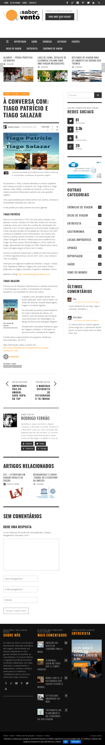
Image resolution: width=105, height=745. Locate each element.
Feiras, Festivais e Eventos (16, 93)
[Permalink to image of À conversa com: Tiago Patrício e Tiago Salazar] (31, 151)
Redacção (10, 67)
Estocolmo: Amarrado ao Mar (53, 698)
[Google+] (72, 2)
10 (66, 678)
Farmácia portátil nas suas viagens (87, 302)
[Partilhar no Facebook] (52, 126)
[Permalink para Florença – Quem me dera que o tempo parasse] (40, 661)
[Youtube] (93, 2)
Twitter (42, 443)
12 (66, 660)
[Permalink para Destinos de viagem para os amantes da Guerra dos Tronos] (53, 76)
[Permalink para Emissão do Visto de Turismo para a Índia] (40, 644)
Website (28, 443)
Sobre (12, 736)
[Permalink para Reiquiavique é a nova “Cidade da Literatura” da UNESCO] (46, 493)
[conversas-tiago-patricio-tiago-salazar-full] (10, 309)
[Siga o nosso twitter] (70, 121)
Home (5, 736)
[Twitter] (88, 2)
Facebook (29, 448)
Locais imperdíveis (79, 239)
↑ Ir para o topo (96, 736)
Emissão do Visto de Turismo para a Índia (49, 647)
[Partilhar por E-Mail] (57, 129)
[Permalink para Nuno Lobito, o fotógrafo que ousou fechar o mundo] (40, 679)
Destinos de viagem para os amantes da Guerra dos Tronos (52, 60)
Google (43, 448)
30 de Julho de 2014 (29, 126)
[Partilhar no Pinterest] (52, 129)
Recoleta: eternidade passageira (86, 320)
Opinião (72, 248)
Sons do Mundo (77, 272)
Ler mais (76, 742)
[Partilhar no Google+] (47, 129)
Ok (65, 742)
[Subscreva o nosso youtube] (70, 138)
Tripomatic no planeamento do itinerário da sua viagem (49, 714)
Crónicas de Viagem (80, 207)
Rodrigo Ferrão (13, 484)
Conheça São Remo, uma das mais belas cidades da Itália (86, 60)
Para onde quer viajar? (60, 17)
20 (66, 642)
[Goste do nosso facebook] (70, 130)
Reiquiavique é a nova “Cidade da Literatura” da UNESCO (45, 477)
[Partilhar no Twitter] (57, 126)
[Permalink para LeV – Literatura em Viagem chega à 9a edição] (16, 493)
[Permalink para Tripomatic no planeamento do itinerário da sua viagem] (40, 711)
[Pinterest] (83, 2)
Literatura (17, 366)
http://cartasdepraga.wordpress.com (34, 274)
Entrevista (74, 223)
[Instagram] (77, 2)
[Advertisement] (63, 27)
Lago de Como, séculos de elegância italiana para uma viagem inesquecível (17, 60)
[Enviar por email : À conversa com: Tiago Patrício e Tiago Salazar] (6, 356)
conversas (7, 366)
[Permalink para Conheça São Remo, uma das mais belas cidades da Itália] (87, 76)
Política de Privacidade (25, 736)
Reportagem (75, 256)
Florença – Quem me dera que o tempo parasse (48, 665)
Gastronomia (75, 231)
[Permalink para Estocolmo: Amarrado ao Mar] (40, 697)
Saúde (71, 264)
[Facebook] (67, 2)
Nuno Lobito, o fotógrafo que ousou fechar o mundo (50, 682)
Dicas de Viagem (77, 215)
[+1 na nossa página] (70, 147)
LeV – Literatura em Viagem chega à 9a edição (14, 477)
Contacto (39, 736)
